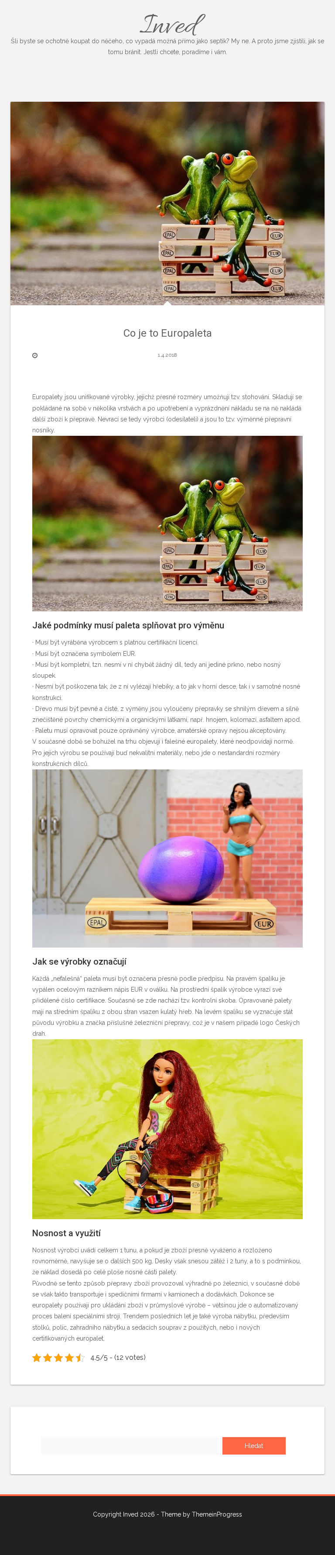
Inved (167, 31)
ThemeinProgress (217, 1514)
